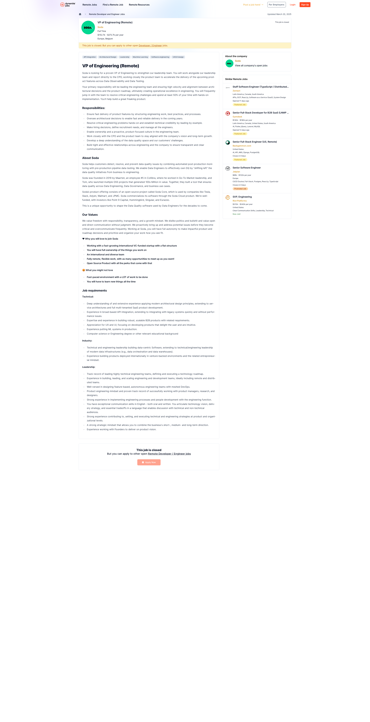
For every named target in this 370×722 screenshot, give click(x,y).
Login (293, 4)
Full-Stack (249, 181)
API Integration (90, 57)
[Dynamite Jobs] (80, 14)
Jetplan (236, 171)
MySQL (257, 126)
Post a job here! (251, 4)
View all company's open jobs (251, 65)
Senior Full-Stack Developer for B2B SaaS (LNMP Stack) (261, 112)
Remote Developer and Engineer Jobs (107, 14)
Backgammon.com (242, 145)
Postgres (257, 181)
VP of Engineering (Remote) (115, 22)
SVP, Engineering (242, 196)
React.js (245, 97)
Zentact (236, 90)
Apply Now (150, 462)
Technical (270, 210)
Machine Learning (140, 57)
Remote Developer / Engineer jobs (169, 453)
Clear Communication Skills (244, 210)
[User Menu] (239, 4)
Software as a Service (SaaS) (261, 97)
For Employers (276, 4)
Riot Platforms (240, 200)
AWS (241, 152)
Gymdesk (237, 116)
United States (257, 123)
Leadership (124, 57)
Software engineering (160, 57)
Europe (101, 38)
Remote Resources (139, 4)
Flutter (237, 126)
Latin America (238, 94)
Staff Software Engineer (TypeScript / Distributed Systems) (261, 86)
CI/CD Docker (238, 181)
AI (233, 126)
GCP (239, 97)
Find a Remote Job (113, 4)
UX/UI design (178, 57)
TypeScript (273, 181)
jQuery (243, 126)
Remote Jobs (90, 4)
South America (258, 94)
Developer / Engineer (150, 45)
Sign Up (305, 4)
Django (246, 152)
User (227, 4)
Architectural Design (107, 57)
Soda (100, 27)
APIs (234, 97)
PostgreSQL (255, 152)
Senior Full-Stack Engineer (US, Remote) (255, 141)
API (236, 152)
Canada (248, 94)
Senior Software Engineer (247, 167)
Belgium (109, 38)
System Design (280, 97)
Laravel (250, 126)
